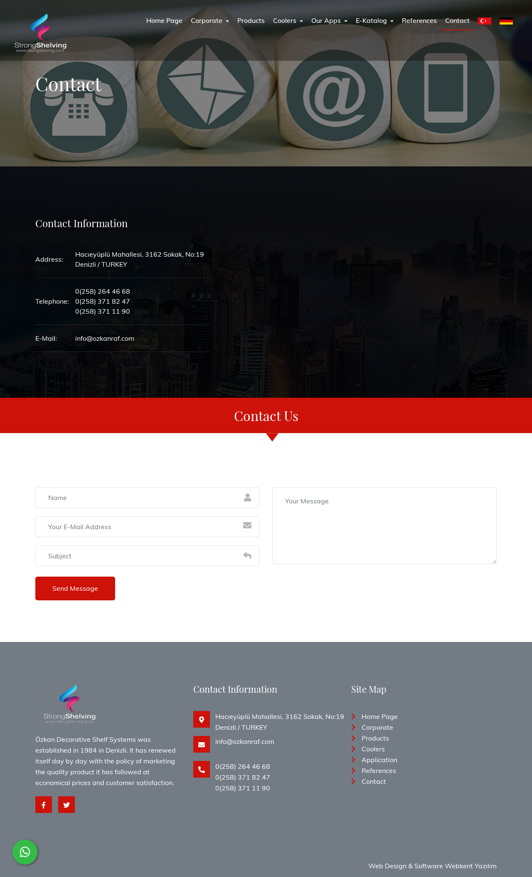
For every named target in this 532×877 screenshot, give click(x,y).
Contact (457, 20)
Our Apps (326, 20)
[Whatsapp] (24, 852)
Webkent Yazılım (471, 866)
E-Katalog (372, 20)
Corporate (207, 20)
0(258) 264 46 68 (242, 766)
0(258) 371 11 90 (242, 788)
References (419, 20)
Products (251, 20)
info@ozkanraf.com (244, 741)
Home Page (164, 20)
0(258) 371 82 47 (242, 777)
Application (379, 760)
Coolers (285, 20)
